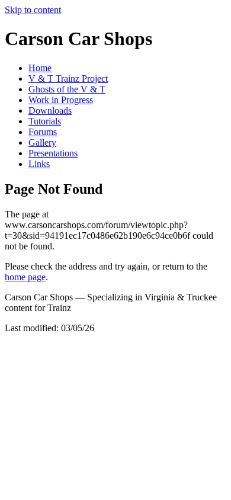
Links (39, 164)
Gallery (42, 142)
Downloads (50, 110)
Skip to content (33, 10)
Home (40, 68)
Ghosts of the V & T (66, 89)
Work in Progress (60, 100)
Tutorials (44, 121)
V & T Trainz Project (68, 78)
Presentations (53, 153)
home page (25, 277)
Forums (42, 132)
